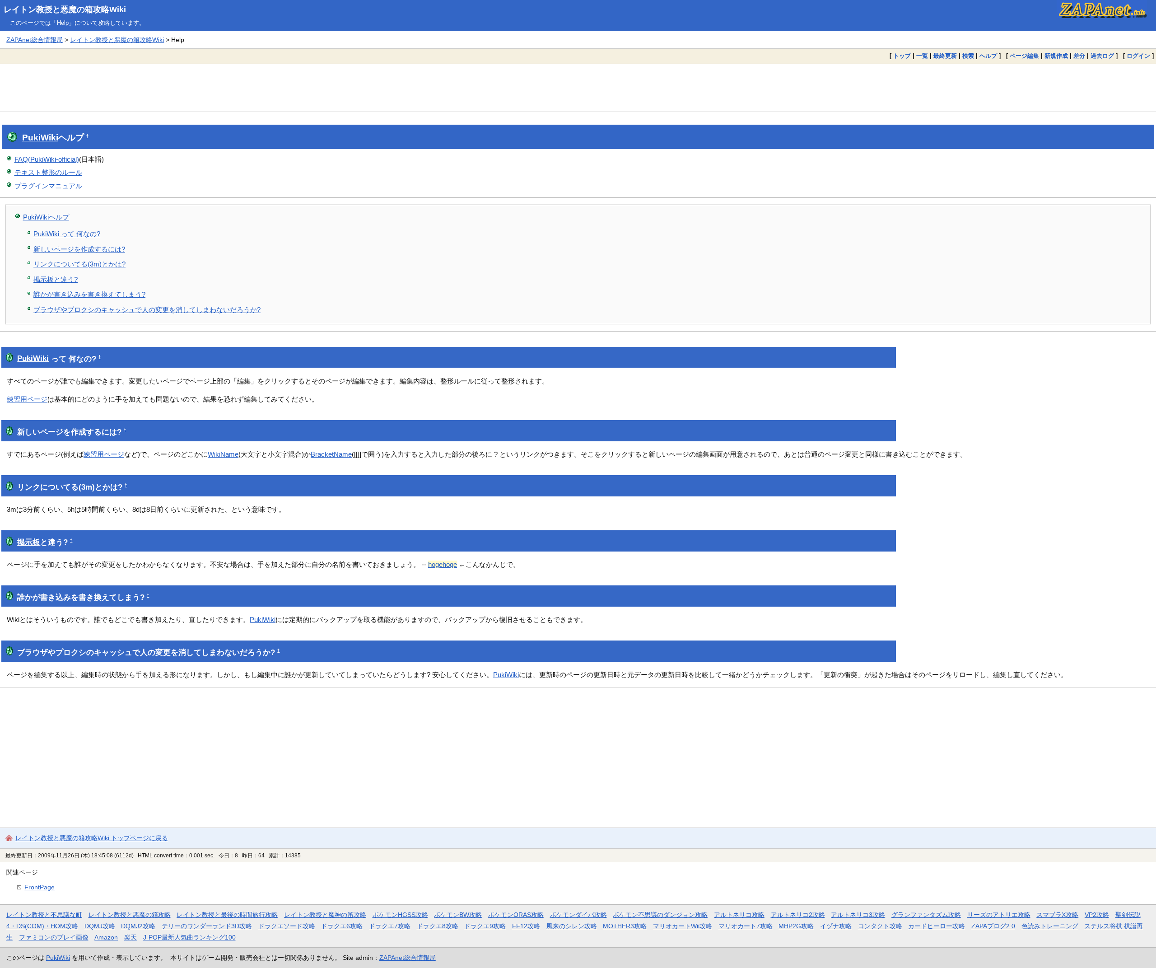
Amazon (106, 937)
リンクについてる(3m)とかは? (79, 264)
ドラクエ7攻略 (389, 926)
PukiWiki (40, 137)
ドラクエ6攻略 (342, 926)
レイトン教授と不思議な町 (44, 914)
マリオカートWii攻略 (682, 926)
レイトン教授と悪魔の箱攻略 (130, 914)
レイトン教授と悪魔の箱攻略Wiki (65, 9)
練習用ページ (27, 399)
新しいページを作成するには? (79, 249)
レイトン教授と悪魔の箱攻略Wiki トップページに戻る (91, 838)
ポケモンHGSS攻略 (400, 914)
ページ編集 (1024, 55)
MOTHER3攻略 (625, 926)
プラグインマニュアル (48, 186)
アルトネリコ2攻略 (798, 914)
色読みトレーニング (1049, 926)
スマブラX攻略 (1057, 914)
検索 (968, 55)
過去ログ (1102, 55)
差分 (1079, 55)
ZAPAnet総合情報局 (34, 39)
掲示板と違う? (55, 279)
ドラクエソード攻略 (286, 926)
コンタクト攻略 (880, 926)
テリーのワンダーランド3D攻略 (207, 926)
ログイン (1138, 55)
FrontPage (39, 887)
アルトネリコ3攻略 (858, 914)
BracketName (331, 454)
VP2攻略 (1097, 914)
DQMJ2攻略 (138, 926)
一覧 (922, 55)
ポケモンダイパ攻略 (578, 914)
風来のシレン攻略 (571, 926)
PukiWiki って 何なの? (66, 234)
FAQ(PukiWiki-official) (46, 159)
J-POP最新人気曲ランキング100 (189, 937)
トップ (902, 55)
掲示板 (28, 542)
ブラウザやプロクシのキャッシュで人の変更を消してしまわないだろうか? (147, 309)
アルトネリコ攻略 (739, 914)
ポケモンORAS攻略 (516, 914)
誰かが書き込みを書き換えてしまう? (89, 294)
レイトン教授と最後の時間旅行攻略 (227, 914)
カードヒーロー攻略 (936, 926)
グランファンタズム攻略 (926, 914)
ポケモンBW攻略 (458, 914)
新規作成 (1056, 55)
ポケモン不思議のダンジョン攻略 (660, 914)
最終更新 (945, 55)
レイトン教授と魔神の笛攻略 (325, 914)
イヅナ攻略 (836, 926)
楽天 (130, 937)
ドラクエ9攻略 (485, 926)
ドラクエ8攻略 (437, 926)
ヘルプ (988, 55)
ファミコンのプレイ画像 (54, 937)
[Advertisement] (578, 87)
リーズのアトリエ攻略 (998, 914)
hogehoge (442, 564)
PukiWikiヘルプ (46, 217)
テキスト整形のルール (48, 172)
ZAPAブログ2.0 (993, 926)
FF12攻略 (526, 926)
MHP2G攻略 (796, 926)
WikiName (223, 454)
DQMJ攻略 (99, 926)
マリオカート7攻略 (745, 926)
